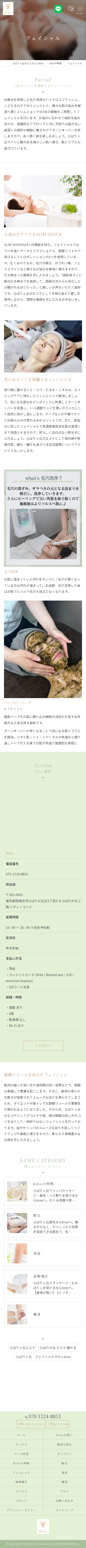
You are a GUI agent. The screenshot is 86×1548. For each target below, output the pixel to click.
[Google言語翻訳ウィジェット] (70, 8)
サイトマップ (64, 1510)
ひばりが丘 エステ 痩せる (58, 1347)
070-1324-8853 (17, 874)
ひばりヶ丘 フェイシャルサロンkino (43, 1356)
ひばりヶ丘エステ (22, 1347)
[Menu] (79, 8)
